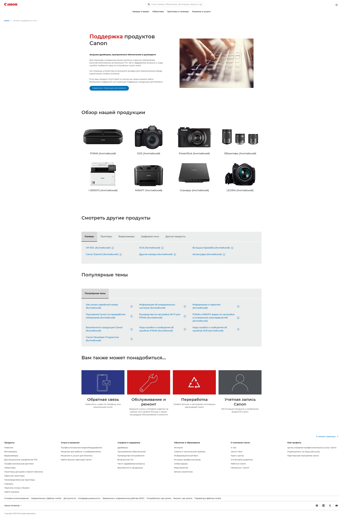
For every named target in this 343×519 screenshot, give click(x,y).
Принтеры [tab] (106, 236)
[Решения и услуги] (212, 11)
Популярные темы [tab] (95, 293)
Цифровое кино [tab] (150, 236)
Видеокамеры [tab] (127, 236)
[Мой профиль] (336, 5)
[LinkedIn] (323, 506)
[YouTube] (336, 506)
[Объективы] (165, 11)
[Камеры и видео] (150, 11)
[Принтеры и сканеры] (190, 11)
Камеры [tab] (89, 236)
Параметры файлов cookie (208, 498)
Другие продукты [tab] (175, 236)
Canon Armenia (12, 505)
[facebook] (317, 506)
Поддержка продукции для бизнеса (109, 88)
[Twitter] (330, 506)
